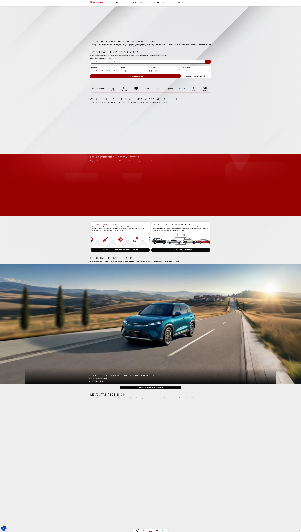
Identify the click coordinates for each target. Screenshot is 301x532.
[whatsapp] (163, 530)
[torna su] (137, 530)
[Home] (98, 2)
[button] (4, 528)
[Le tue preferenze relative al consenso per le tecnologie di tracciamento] (299, 530)
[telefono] (144, 530)
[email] (156, 530)
